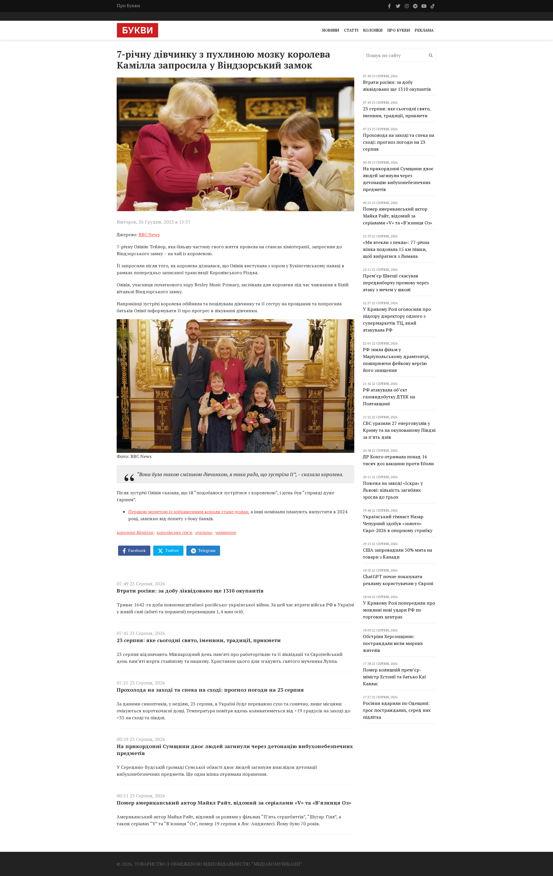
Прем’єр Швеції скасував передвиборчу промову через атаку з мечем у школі (396, 283)
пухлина (203, 532)
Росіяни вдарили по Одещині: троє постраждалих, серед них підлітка (397, 710)
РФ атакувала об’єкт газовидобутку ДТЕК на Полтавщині (389, 397)
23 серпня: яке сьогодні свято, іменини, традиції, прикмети (199, 640)
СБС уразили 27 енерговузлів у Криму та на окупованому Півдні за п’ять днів (399, 430)
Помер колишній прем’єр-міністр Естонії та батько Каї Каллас (394, 677)
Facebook (136, 550)
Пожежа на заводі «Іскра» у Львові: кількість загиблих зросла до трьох (393, 490)
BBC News (149, 234)
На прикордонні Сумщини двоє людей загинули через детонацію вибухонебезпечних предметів (235, 749)
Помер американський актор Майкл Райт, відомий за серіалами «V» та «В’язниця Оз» (234, 802)
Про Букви (128, 5)
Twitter (171, 550)
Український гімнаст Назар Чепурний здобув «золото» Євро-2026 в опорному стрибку (397, 523)
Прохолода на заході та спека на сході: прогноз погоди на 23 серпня (210, 689)
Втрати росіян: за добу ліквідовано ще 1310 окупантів (190, 590)
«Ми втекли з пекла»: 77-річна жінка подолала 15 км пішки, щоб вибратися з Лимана (396, 249)
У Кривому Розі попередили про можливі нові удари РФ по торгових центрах (399, 610)
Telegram (206, 550)
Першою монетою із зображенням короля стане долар (188, 511)
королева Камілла (135, 532)
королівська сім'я (174, 532)
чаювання (225, 532)
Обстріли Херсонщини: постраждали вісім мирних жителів (393, 643)
